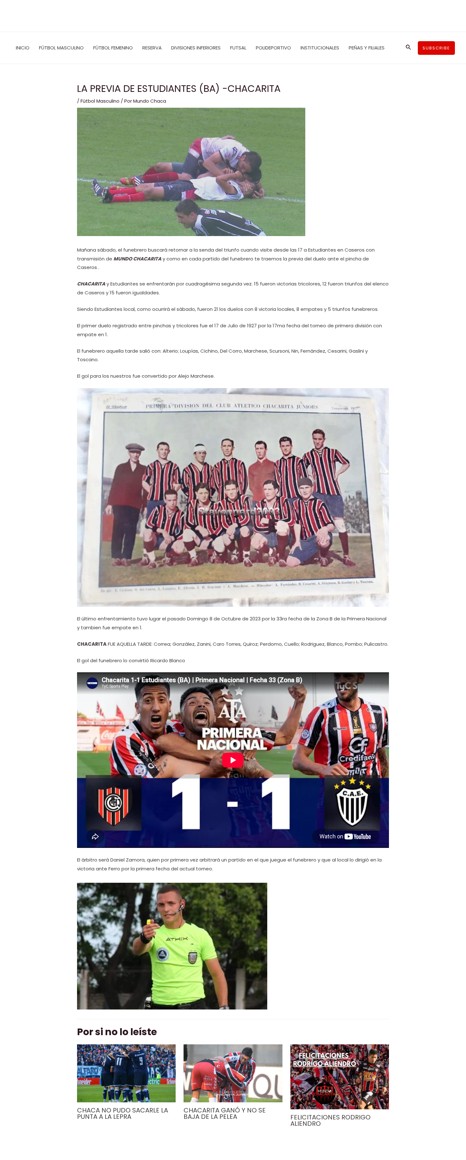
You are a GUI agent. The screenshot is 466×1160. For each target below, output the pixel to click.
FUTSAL (238, 47)
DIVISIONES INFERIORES (196, 47)
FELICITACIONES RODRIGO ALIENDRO (330, 1120)
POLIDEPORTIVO (273, 47)
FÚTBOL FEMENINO (113, 47)
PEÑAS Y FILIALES (367, 47)
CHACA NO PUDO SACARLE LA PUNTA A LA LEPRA (122, 1113)
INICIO (22, 47)
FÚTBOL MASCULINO (61, 47)
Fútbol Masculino (100, 101)
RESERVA (152, 47)
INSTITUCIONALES (320, 47)
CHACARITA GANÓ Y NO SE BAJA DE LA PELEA (225, 1113)
